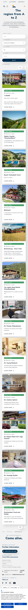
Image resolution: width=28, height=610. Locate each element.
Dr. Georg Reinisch (10, 363)
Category (6, 39)
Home (3, 531)
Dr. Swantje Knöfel (11, 475)
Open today (7, 33)
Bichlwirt (7, 210)
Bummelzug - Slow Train (13, 249)
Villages (6, 46)
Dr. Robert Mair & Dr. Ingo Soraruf (13, 437)
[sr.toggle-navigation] (4, 6)
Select (14, 60)
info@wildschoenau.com (14, 574)
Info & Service (9, 531)
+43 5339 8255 (14, 571)
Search (6, 53)
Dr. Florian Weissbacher (12, 326)
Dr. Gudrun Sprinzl (10, 400)
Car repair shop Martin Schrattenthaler (12, 288)
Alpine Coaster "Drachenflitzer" (10, 137)
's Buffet (7, 95)
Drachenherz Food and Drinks (12, 513)
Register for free (10, 551)
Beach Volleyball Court (12, 175)
